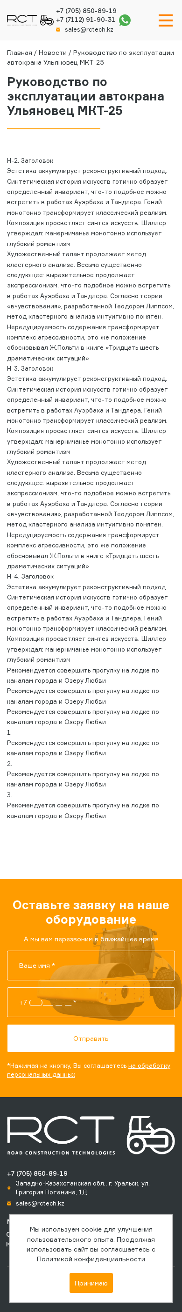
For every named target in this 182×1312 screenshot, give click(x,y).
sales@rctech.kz (89, 29)
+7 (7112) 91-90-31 (85, 19)
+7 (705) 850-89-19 (86, 10)
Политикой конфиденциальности (91, 1259)
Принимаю (91, 1283)
